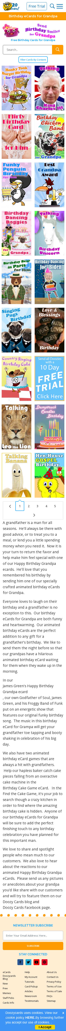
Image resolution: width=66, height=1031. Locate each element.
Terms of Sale (54, 991)
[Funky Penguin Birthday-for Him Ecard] (16, 185)
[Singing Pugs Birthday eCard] (16, 330)
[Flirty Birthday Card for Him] (16, 136)
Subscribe (33, 945)
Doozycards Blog (9, 977)
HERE (29, 1017)
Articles (29, 991)
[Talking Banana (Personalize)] (16, 475)
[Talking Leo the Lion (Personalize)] (16, 427)
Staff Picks (8, 997)
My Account (31, 976)
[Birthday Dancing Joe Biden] (49, 281)
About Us (52, 972)
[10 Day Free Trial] (49, 378)
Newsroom (31, 996)
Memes (7, 993)
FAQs (49, 996)
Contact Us (52, 976)
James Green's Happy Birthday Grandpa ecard (28, 688)
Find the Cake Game (19, 793)
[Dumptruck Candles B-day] (49, 427)
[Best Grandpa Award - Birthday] (49, 185)
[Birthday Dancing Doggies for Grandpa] (16, 233)
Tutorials (29, 981)
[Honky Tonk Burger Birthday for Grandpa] (16, 88)
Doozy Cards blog (17, 901)
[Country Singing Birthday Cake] (16, 378)
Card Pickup (31, 986)
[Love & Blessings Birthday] (49, 330)
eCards (7, 972)
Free (5, 988)
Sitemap (51, 1000)
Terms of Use (54, 986)
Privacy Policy (54, 981)
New (5, 983)
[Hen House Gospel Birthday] (49, 475)
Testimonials (32, 1000)
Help (27, 972)
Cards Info (8, 1002)
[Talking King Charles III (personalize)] (49, 88)
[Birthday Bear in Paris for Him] (16, 281)
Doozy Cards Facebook (22, 907)
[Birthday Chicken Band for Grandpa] (49, 136)
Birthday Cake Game (20, 787)
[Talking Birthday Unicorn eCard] (49, 233)
